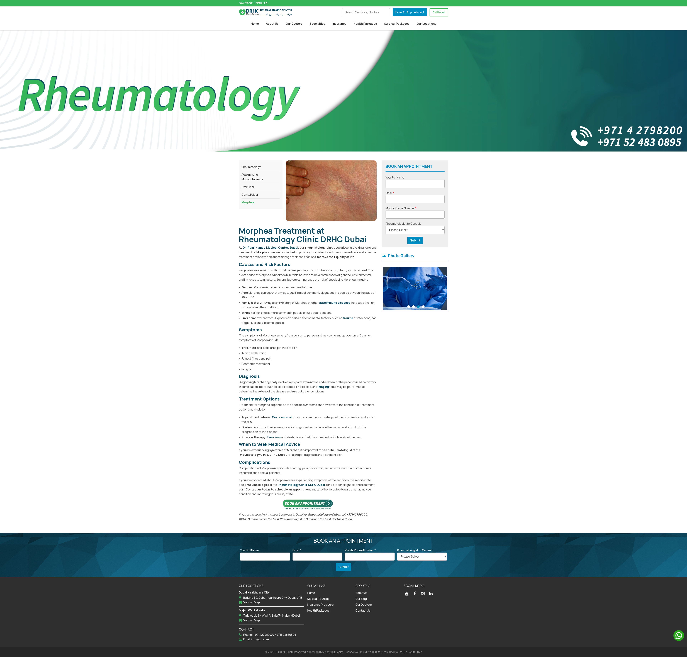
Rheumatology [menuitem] (251, 167)
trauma (348, 318)
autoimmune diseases (334, 303)
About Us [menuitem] (272, 24)
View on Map (251, 602)
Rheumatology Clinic (292, 485)
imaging (323, 387)
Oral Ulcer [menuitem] (248, 187)
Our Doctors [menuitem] (294, 24)
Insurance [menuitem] (339, 24)
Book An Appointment (409, 12)
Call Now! (439, 12)
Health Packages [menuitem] (365, 24)
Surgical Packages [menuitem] (397, 24)
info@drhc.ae (260, 639)
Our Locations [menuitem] (426, 24)
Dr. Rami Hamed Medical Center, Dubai (270, 248)
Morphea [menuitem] (248, 202)
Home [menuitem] (255, 24)
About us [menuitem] (361, 593)
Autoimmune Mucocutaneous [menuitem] (252, 177)
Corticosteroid (283, 417)
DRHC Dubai (316, 485)
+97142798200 (263, 635)
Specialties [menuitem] (317, 24)
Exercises (274, 437)
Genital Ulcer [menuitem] (250, 195)
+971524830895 (285, 635)
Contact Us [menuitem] (363, 610)
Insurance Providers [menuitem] (320, 605)
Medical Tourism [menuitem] (318, 599)
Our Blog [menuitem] (361, 599)
